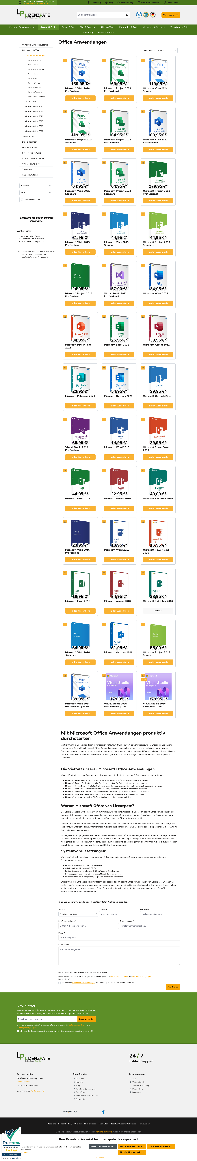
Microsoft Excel (33, 74)
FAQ (110, 2)
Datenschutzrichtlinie (119, 976)
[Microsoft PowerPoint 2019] (158, 430)
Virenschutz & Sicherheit (33, 158)
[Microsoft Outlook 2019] (158, 379)
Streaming (27, 169)
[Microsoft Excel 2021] (119, 327)
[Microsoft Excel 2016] (80, 584)
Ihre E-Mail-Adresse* (67, 921)
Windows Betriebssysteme (35, 44)
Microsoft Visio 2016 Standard (77, 654)
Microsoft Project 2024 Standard (78, 141)
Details (158, 611)
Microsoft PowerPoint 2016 (156, 551)
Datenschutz (137, 1089)
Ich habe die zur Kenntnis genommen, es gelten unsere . (56, 1031)
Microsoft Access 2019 (117, 498)
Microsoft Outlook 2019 (157, 396)
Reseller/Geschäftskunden (87, 1095)
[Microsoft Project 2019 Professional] (158, 174)
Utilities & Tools (29, 147)
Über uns (80, 1078)
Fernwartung (126, 2)
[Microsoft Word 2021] (158, 276)
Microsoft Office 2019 (34, 126)
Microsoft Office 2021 (34, 116)
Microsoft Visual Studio (36, 97)
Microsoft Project (33, 83)
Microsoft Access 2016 (117, 601)
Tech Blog (96, 2)
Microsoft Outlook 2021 (118, 396)
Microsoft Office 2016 (34, 111)
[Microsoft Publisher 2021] (80, 379)
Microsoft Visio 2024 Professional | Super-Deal (77, 705)
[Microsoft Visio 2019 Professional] (80, 225)
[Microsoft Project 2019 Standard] (158, 225)
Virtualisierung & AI (31, 163)
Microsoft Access (34, 87)
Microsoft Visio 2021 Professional (155, 141)
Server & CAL (28, 136)
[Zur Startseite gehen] (33, 14)
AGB (91, 1031)
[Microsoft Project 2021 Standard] (119, 174)
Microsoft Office (31, 50)
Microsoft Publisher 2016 (158, 601)
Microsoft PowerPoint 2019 (156, 449)
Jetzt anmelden (86, 1019)
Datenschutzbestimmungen (83, 982)
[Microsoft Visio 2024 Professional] (80, 71)
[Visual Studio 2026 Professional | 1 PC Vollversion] (119, 686)
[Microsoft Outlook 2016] (119, 635)
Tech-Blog (80, 1092)
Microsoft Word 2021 (155, 293)
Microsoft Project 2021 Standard (117, 192)
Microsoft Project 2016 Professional (78, 295)
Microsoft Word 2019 (116, 447)
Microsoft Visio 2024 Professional (77, 90)
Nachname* (145, 909)
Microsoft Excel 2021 (116, 344)
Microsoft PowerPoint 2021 (78, 346)
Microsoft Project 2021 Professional (117, 141)
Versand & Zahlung (140, 1085)
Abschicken (173, 987)
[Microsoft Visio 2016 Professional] (80, 533)
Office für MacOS (32, 101)
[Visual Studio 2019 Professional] (80, 430)
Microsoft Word (33, 65)
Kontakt (79, 1082)
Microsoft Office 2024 (34, 106)
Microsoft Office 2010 (34, 131)
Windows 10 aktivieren (86, 1089)
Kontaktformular (38, 1091)
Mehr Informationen (25, 1152)
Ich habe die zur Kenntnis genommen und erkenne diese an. (98, 982)
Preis (23, 192)
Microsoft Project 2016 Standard (156, 654)
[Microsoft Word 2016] (119, 533)
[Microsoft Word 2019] (119, 430)
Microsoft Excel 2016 (77, 601)
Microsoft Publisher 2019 (158, 498)
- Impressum (98, 1157)
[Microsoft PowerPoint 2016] (158, 533)
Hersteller (25, 185)
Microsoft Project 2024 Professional (117, 90)
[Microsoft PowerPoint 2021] (80, 327)
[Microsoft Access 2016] (119, 584)
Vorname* (103, 909)
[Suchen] (127, 15)
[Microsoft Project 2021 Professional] (119, 122)
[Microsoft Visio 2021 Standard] (80, 174)
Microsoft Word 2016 (116, 549)
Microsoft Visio (33, 78)
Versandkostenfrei (103, 1131)
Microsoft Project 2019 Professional (156, 192)
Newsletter (80, 1099)
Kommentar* (63, 944)
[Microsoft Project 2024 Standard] (80, 122)
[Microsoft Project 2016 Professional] (80, 276)
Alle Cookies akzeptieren (132, 1152)
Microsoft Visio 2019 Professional (77, 244)
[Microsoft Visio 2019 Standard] (119, 225)
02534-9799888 (23, 1081)
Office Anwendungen (35, 55)
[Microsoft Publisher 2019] (158, 481)
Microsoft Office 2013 (34, 121)
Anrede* (61, 909)
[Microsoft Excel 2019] (80, 481)
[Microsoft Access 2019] (119, 481)
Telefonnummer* (127, 921)
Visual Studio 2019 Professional (76, 449)
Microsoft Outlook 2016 (118, 652)
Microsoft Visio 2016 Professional (77, 551)
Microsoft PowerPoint (35, 69)
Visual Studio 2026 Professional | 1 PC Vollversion (115, 705)
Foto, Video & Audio (31, 152)
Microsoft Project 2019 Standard (156, 244)
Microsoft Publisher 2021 (80, 396)
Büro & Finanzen (29, 141)
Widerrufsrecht (138, 1082)
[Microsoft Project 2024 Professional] (119, 71)
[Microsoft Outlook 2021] (119, 379)
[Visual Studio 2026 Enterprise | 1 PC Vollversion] (158, 686)
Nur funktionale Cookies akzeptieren (133, 1146)
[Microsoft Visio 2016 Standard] (80, 635)
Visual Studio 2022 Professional (115, 295)
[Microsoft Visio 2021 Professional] (158, 122)
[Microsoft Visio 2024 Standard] (158, 71)
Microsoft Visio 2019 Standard (116, 244)
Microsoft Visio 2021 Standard (77, 192)
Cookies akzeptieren (161, 1146)
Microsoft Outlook (34, 60)
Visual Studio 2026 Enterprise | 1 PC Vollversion (154, 705)
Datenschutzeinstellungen (103, 1146)
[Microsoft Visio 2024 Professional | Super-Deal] (80, 686)
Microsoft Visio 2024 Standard (155, 90)
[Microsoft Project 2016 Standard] (158, 635)
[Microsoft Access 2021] (158, 327)
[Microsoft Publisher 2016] (158, 584)
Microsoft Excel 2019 (77, 498)
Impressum (136, 1092)
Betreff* (61, 933)
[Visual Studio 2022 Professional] (119, 276)
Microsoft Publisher (34, 92)
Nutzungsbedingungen (141, 976)
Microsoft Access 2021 (156, 344)
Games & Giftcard (30, 174)
